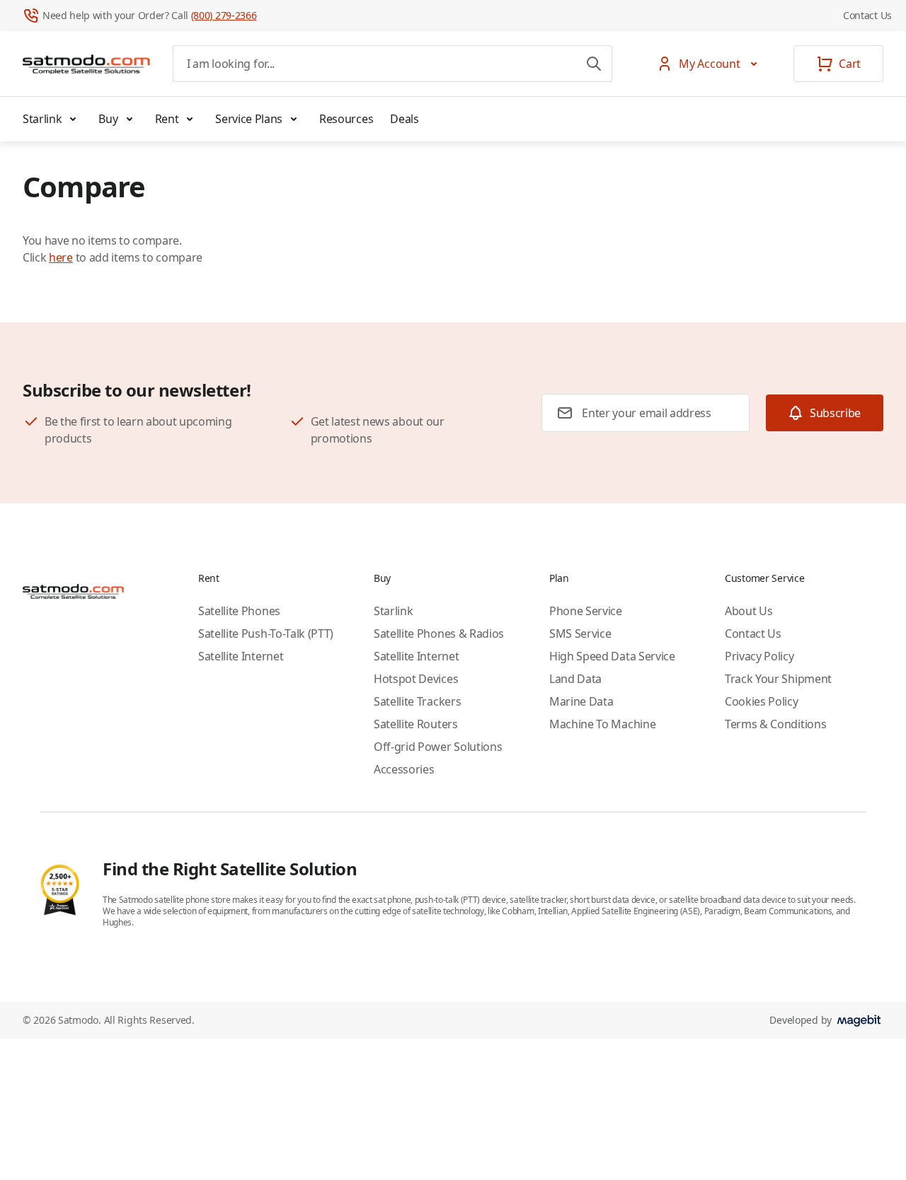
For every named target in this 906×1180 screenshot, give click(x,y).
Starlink (42, 119)
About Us (748, 611)
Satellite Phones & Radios (439, 633)
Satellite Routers (416, 724)
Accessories (404, 769)
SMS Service (580, 633)
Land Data (575, 679)
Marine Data (581, 701)
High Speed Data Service (612, 656)
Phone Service (585, 611)
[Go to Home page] (86, 63)
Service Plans (248, 119)
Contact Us (867, 15)
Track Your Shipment (778, 679)
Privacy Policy (759, 656)
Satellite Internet (240, 656)
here (61, 257)
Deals (404, 119)
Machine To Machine (602, 724)
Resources (346, 119)
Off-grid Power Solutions (438, 746)
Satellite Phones (239, 611)
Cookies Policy (761, 701)
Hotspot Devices (416, 679)
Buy (107, 119)
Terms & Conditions (775, 724)
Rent (167, 119)
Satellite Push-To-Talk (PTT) (265, 633)
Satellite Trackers (417, 701)
